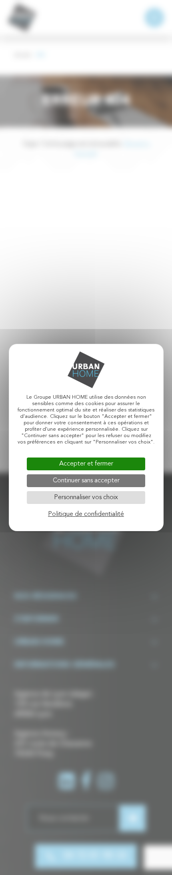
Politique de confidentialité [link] (86, 514)
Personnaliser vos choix (86, 497)
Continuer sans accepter (86, 481)
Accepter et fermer (86, 464)
